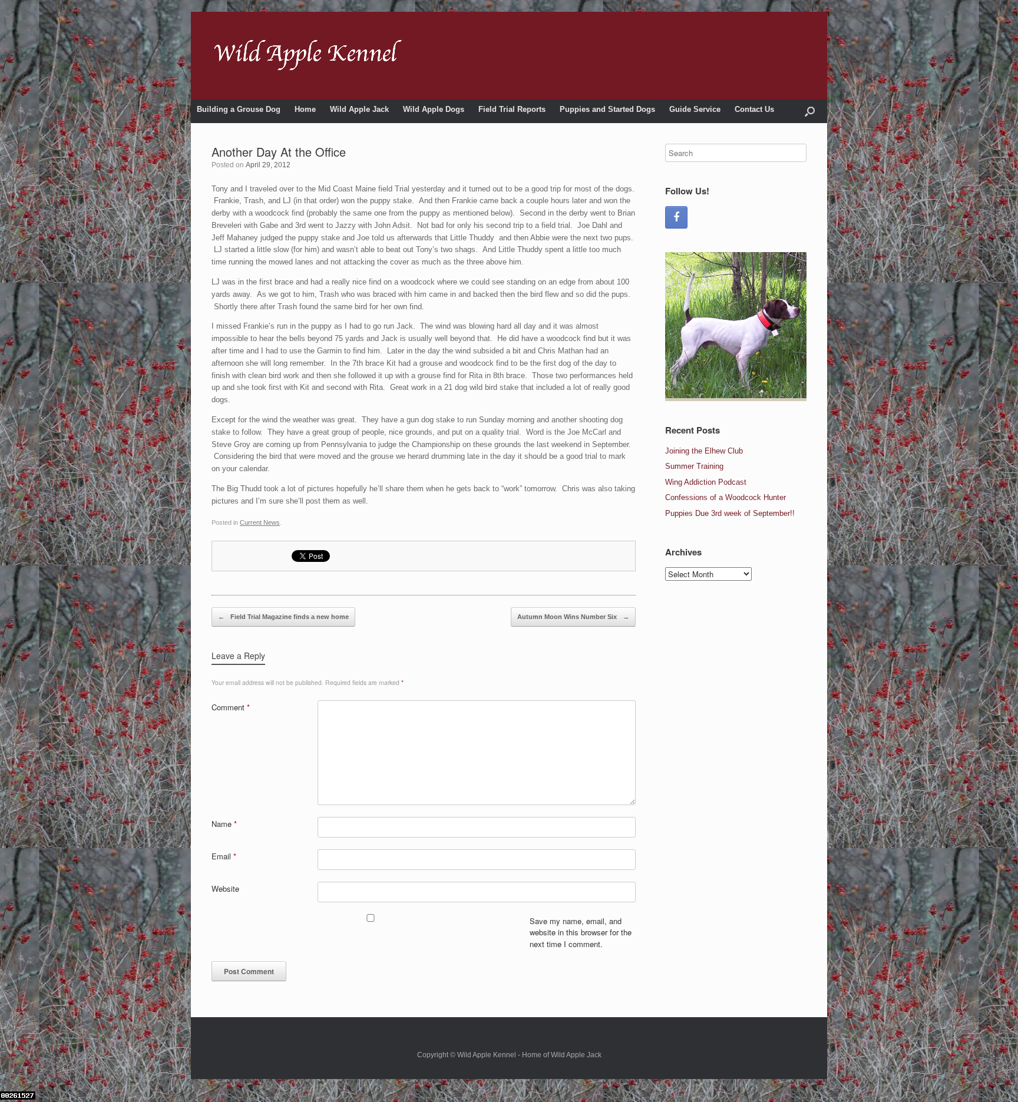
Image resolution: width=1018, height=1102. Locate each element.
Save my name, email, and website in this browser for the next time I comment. (581, 932)
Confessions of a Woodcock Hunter (725, 497)
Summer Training (694, 466)
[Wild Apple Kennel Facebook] (676, 217)
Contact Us (754, 109)
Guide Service (694, 109)
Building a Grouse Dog (238, 109)
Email (223, 856)
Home (305, 109)
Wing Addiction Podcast (705, 482)
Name (224, 823)
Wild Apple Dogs (433, 109)
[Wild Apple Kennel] (308, 55)
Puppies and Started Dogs (607, 109)
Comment (230, 707)
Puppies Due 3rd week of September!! (730, 513)
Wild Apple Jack (359, 109)
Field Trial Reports (512, 109)
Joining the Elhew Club (704, 450)
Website (225, 888)
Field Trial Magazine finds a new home (283, 616)
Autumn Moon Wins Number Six (573, 616)
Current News (260, 522)
